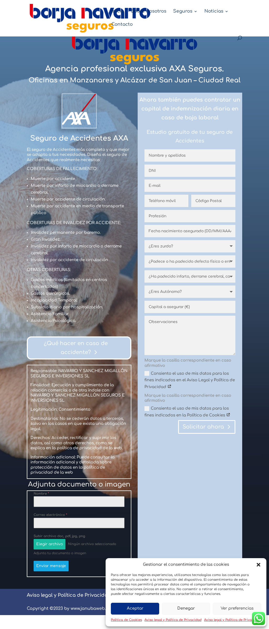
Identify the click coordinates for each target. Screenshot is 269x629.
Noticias (213, 11)
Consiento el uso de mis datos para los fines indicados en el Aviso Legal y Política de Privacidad (189, 380)
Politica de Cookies (126, 620)
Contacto (122, 25)
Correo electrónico (50, 515)
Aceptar (135, 608)
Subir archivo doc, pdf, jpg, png (59, 536)
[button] (258, 564)
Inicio (117, 11)
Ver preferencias (237, 608)
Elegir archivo (49, 544)
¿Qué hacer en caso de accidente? (76, 347)
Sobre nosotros (148, 11)
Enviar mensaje (51, 566)
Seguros (182, 11)
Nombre (41, 493)
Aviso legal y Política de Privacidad (172, 620)
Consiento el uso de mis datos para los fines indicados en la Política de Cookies (186, 411)
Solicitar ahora (203, 427)
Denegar (186, 608)
